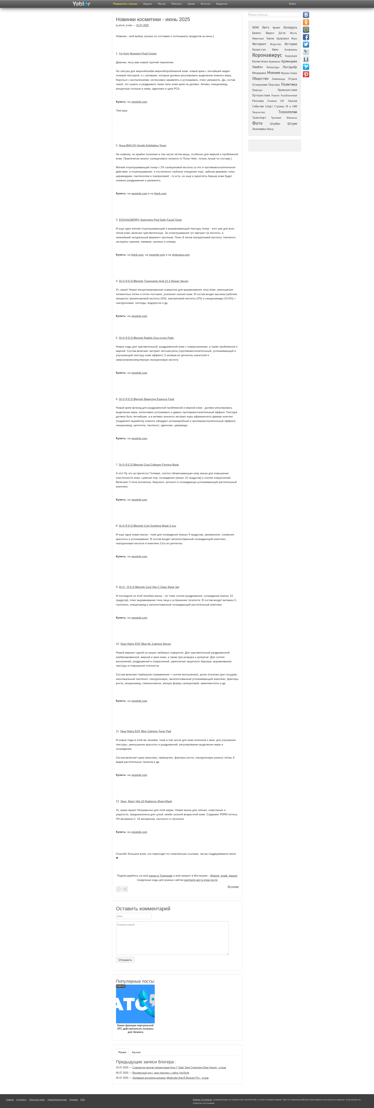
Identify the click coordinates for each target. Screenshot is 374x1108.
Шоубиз (275, 123)
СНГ (282, 101)
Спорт (269, 106)
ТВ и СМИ (291, 106)
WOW (255, 27)
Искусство (275, 44)
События (258, 106)
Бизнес (256, 33)
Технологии (287, 112)
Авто (265, 27)
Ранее (122, 1052)
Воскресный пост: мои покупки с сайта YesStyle (160, 1072)
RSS (82, 1099)
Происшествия (287, 90)
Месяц (161, 3)
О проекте (21, 1099)
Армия (276, 27)
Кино (275, 49)
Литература (272, 67)
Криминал (274, 61)
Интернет (259, 44)
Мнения (273, 72)
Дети (282, 33)
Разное (276, 95)
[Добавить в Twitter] (306, 44)
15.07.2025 (142, 25)
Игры (294, 38)
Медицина (259, 73)
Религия (272, 101)
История (291, 44)
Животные (258, 38)
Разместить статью (125, 3)
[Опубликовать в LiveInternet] (306, 59)
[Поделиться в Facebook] (306, 37)
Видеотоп (222, 3)
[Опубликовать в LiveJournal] (306, 52)
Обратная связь (37, 1099)
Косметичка (260, 61)
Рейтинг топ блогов (202, 1099)
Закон (270, 38)
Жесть (293, 33)
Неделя (147, 3)
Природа (257, 90)
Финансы (292, 117)
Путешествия (261, 95)
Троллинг (276, 117)
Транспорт (259, 117)
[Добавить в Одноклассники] (306, 22)
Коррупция (291, 56)
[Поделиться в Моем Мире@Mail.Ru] (306, 30)
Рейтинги (176, 3)
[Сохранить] (119, 889)
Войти (292, 3)
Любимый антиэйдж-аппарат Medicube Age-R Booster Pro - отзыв (170, 1077)
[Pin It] (306, 74)
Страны (279, 106)
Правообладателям (57, 1099)
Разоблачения (289, 95)
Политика (289, 84)
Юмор (270, 129)
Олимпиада (278, 79)
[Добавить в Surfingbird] (306, 67)
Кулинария (289, 61)
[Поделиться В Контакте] (306, 15)
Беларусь (290, 27)
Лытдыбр (290, 67)
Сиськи (292, 101)
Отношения (259, 84)
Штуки (292, 124)
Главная (10, 1099)
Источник (233, 886)
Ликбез (257, 67)
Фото (257, 123)
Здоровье (282, 38)
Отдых (292, 79)
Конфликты (291, 49)
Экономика (259, 129)
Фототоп (205, 3)
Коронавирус (267, 55)
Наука (293, 73)
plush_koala (125, 25)
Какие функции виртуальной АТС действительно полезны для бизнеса (134, 1008)
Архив (191, 3)
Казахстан (259, 49)
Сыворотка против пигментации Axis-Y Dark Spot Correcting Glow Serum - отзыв (179, 1067)
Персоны (274, 84)
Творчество (258, 112)
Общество (260, 78)
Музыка (285, 73)
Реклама (258, 101)
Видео (270, 33)
